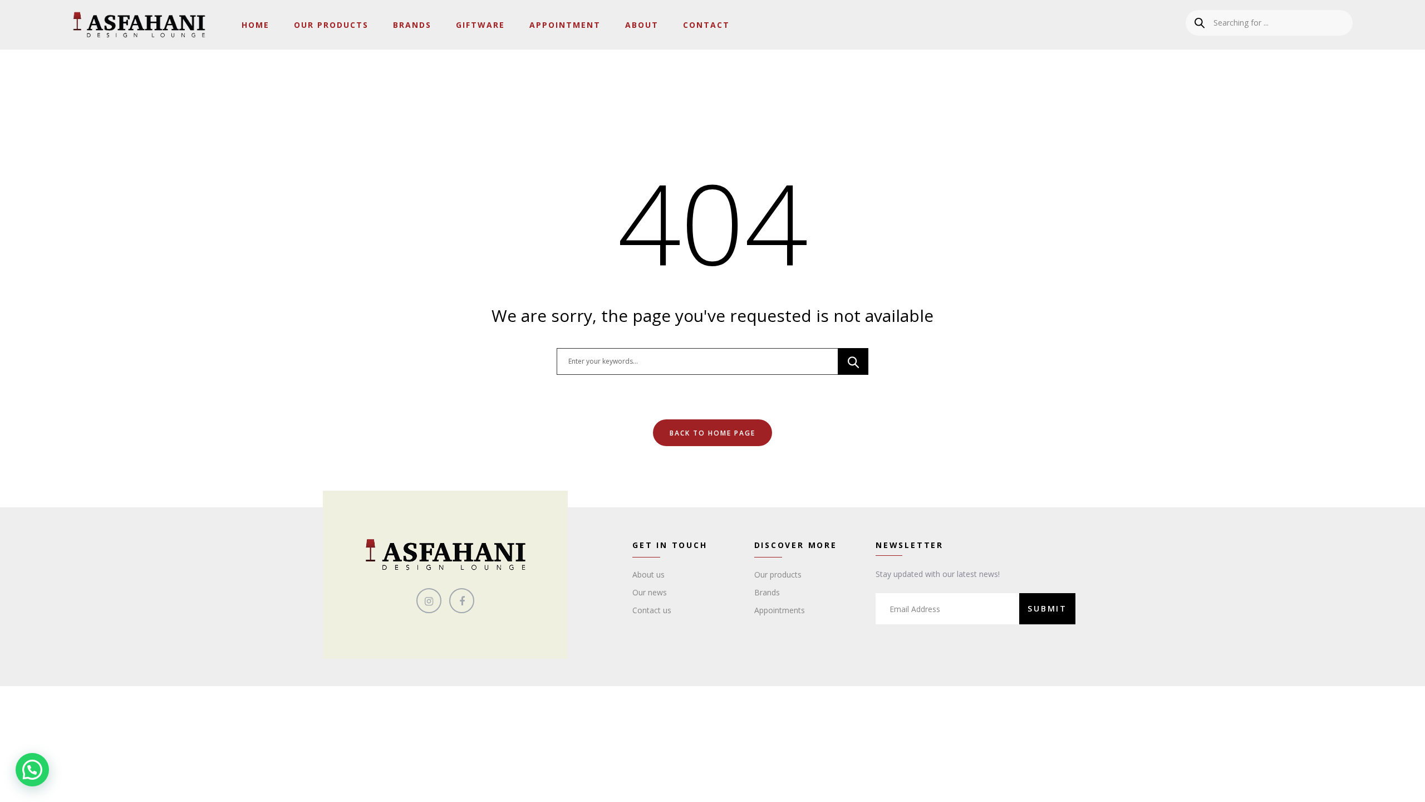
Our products (778, 574)
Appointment (565, 24)
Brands (412, 24)
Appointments (779, 610)
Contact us (651, 610)
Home (255, 24)
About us (648, 574)
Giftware (480, 24)
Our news (649, 592)
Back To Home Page (712, 433)
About (642, 24)
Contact (706, 24)
